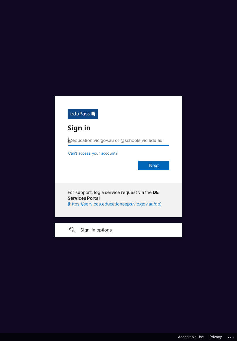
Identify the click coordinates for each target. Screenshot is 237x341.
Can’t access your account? (93, 153)
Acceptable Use (191, 337)
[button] (118, 230)
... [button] (231, 336)
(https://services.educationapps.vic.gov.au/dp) (115, 204)
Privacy (216, 337)
